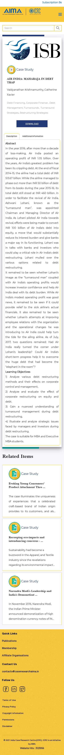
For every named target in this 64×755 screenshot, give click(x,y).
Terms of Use (9, 700)
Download (32, 123)
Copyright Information (12, 713)
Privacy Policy (9, 707)
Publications (9, 641)
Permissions (8, 720)
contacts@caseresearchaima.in (20, 672)
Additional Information (32, 136)
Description (11, 136)
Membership (9, 648)
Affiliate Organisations (15, 656)
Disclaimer (7, 727)
